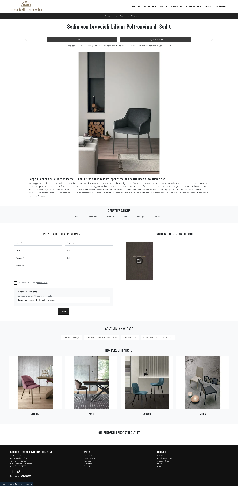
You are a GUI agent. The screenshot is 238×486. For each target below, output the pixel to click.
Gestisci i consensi (24, 484)
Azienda (136, 6)
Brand (159, 463)
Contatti (221, 6)
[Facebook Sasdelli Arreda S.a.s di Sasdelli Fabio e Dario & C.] (13, 471)
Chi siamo (88, 455)
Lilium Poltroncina (132, 16)
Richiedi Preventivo (82, 39)
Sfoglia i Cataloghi (155, 39)
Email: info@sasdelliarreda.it (21, 463)
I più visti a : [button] (159, 216)
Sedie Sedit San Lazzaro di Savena (158, 337)
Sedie (122, 16)
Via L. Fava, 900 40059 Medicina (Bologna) (20, 457)
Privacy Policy (42, 282)
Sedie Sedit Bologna (71, 337)
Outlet (163, 6)
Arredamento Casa (112, 16)
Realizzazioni (193, 6)
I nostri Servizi (89, 458)
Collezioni (150, 6)
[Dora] (27, 39)
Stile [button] (125, 216)
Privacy (3, 484)
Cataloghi (176, 6)
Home (101, 16)
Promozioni (88, 463)
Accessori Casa (163, 461)
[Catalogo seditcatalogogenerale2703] (139, 260)
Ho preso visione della (33, 282)
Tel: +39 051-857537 (18, 461)
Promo (208, 6)
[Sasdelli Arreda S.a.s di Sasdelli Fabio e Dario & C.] (26, 6)
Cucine (160, 455)
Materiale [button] (110, 216)
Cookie (11, 484)
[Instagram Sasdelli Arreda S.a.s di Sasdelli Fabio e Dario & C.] (18, 471)
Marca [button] (77, 216)
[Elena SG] (211, 39)
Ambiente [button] (93, 216)
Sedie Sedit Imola (130, 337)
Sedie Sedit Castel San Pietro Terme (101, 337)
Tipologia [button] (140, 216)
